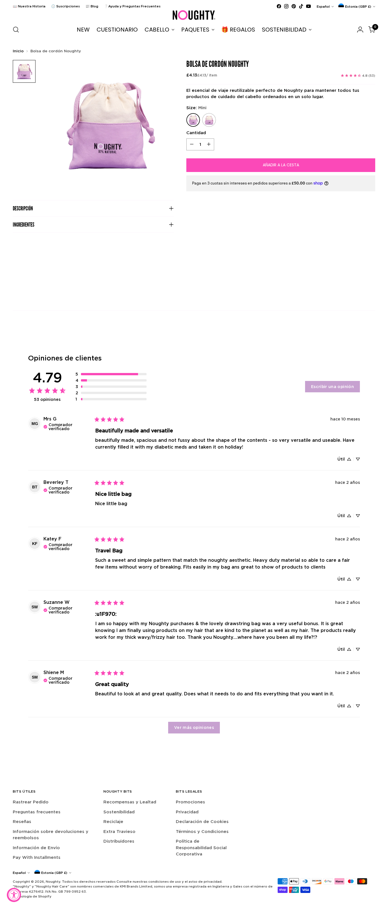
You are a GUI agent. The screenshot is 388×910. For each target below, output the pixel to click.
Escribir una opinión (332, 386)
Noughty (53, 881)
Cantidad (196, 132)
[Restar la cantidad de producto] (192, 144)
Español (323, 6)
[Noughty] (194, 15)
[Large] (209, 120)
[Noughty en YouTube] (308, 6)
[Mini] (193, 120)
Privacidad (187, 811)
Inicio (18, 51)
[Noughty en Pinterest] (293, 6)
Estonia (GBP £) (358, 6)
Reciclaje (113, 821)
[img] (67, 426)
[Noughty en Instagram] (286, 6)
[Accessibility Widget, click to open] (14, 895)
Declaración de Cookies (202, 821)
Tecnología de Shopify (32, 896)
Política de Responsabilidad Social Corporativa (201, 847)
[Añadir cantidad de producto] (209, 144)
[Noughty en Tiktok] (301, 6)
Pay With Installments (37, 857)
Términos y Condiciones (202, 831)
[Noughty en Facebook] (278, 6)
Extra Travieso (119, 831)
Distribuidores (118, 841)
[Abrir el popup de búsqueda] (16, 29)
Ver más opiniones (194, 727)
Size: (196, 107)
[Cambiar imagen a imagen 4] (24, 71)
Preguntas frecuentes (37, 811)
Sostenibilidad (119, 811)
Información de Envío (36, 847)
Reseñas (22, 821)
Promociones (190, 802)
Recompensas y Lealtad (129, 802)
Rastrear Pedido (31, 802)
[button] (111, 374)
